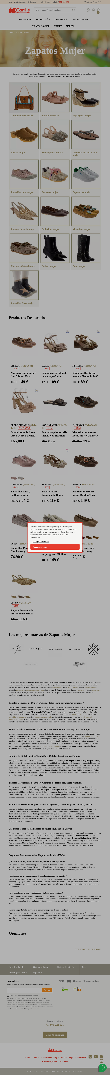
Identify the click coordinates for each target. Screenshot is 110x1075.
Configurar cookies (41, 541)
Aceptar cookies (40, 547)
